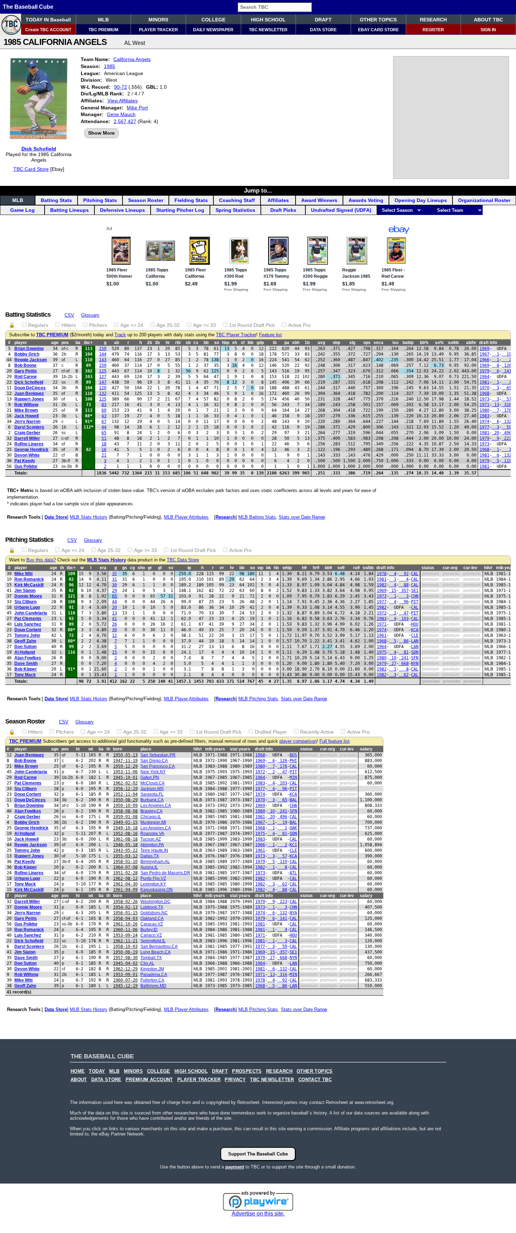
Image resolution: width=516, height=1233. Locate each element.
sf (243, 342)
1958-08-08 (125, 811)
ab (116, 342)
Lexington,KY (153, 884)
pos (65, 342)
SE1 (414, 590)
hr (168, 342)
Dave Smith (26, 663)
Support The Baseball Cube (258, 1154)
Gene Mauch (121, 114)
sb (188, 342)
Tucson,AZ (150, 839)
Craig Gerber (27, 432)
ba (77, 342)
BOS (293, 755)
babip (408, 342)
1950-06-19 (125, 952)
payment (234, 1167)
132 (102, 393)
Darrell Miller (27, 438)
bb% (424, 342)
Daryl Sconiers (29, 427)
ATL (293, 872)
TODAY (97, 1071)
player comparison (298, 741)
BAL (293, 799)
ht (78, 749)
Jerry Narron (27, 421)
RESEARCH (433, 19)
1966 (484, 359)
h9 (304, 567)
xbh (295, 342)
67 (103, 421)
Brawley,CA (151, 811)
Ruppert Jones (29, 399)
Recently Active (317, 732)
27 (392, 663)
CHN (414, 596)
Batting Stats (56, 200)
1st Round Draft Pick (252, 325)
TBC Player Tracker (236, 334)
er (222, 567)
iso (395, 342)
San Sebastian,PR (158, 755)
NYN (414, 663)
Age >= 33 (204, 325)
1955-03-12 (125, 856)
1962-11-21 (125, 940)
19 (506, 354)
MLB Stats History (88, 517)
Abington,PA (152, 844)
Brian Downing (29, 348)
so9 (341, 567)
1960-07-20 (125, 980)
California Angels (132, 59)
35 (114, 573)
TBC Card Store (31, 169)
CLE (414, 635)
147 (102, 382)
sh (234, 342)
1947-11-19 (125, 760)
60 (103, 410)
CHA (293, 805)
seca (378, 342)
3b (157, 342)
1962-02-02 (125, 783)
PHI (293, 760)
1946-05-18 (125, 844)
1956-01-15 (125, 912)
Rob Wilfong (26, 404)
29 (114, 590)
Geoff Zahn (25, 641)
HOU (414, 624)
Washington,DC (155, 901)
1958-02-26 (125, 901)
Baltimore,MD (153, 985)
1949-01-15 (125, 822)
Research (226, 517)
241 (404, 657)
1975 (381, 652)
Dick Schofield (38, 148)
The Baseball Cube (28, 7)
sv (170, 567)
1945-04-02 (125, 963)
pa (286, 342)
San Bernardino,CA (159, 946)
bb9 (328, 567)
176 (506, 410)
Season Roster (145, 200)
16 (103, 449)
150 (102, 348)
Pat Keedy (24, 460)
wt (90, 749)
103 (404, 618)
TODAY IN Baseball (48, 19)
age (55, 342)
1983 (484, 415)
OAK (293, 828)
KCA (414, 629)
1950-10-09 (125, 805)
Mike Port (137, 107)
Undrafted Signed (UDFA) (341, 210)
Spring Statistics (235, 210)
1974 (484, 421)
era (103, 567)
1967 (484, 354)
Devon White (27, 455)
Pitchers (98, 325)
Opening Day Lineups (421, 200)
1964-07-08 (125, 867)
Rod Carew (25, 376)
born (117, 749)
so (216, 342)
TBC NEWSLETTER (268, 29)
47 (404, 613)
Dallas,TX (149, 856)
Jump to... (258, 190)
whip (287, 567)
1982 (381, 584)
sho (141, 567)
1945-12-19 (125, 985)
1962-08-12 (125, 878)
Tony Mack (25, 674)
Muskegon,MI (153, 822)
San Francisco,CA (157, 766)
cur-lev (470, 567)
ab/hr (471, 342)
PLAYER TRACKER (158, 29)
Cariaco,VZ (151, 935)
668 (404, 663)
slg (352, 342)
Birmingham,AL (155, 861)
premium (430, 573)
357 (404, 590)
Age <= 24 (131, 325)
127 (102, 376)
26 (114, 624)
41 (114, 618)
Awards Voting (366, 200)
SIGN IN (488, 29)
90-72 (120, 87)
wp (260, 567)
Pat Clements (27, 618)
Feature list (270, 334)
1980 (484, 410)
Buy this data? (41, 560)
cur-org (450, 567)
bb (206, 342)
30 (114, 584)
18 (103, 444)
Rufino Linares (29, 444)
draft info (385, 567)
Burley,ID (149, 929)
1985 (109, 66)
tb (275, 342)
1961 (381, 635)
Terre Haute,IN (154, 850)
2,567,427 (125, 121)
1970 (484, 387)
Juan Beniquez (29, 393)
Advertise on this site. (258, 1214)
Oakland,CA (152, 918)
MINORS (158, 19)
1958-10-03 (125, 946)
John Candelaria (30, 613)
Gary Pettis (25, 371)
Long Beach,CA (155, 952)
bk (268, 567)
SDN (414, 652)
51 (103, 438)
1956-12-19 (125, 788)
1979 (484, 371)
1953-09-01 (125, 974)
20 (495, 432)
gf (160, 567)
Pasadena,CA (153, 974)
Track (120, 334)
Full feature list (334, 741)
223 (506, 438)
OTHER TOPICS (378, 19)
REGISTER (433, 29)
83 (103, 404)
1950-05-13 (125, 755)
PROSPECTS (247, 1071)
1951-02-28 (125, 872)
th (62, 567)
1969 (484, 348)
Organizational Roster (484, 200)
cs (195, 342)
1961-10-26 (125, 924)
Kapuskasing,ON (156, 889)
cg (132, 567)
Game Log (22, 210)
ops (367, 342)
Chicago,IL (150, 816)
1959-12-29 (125, 766)
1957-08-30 (125, 957)
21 (103, 455)
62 (404, 674)
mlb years (215, 749)
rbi (177, 342)
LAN (414, 641)
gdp (260, 342)
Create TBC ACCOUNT (48, 29)
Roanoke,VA (152, 833)
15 (392, 590)
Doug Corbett (27, 629)
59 (506, 427)
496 (506, 432)
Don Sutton (25, 646)
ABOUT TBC (488, 19)
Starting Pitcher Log (180, 210)
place (145, 749)
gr (150, 567)
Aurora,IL (149, 867)
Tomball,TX (151, 957)
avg (321, 342)
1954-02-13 (125, 907)
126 (506, 365)
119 (506, 460)
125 (102, 371)
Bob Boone (25, 365)
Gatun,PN (149, 777)
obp (336, 342)
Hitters (68, 325)
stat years (240, 749)
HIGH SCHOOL (268, 19)
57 (506, 399)
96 (404, 601)
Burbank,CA (152, 799)
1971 (484, 404)
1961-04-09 (125, 889)
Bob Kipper (25, 669)
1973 (484, 399)
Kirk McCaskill (29, 584)
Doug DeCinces (30, 387)
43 (103, 415)
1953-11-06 (125, 771)
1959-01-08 (125, 816)
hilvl (488, 567)
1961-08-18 (125, 839)
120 (102, 387)
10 (392, 657)
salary (366, 749)
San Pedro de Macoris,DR (165, 872)
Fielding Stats (191, 200)
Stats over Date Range (302, 517)
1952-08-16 (125, 833)
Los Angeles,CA (155, 805)
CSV (69, 315)
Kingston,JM (152, 968)
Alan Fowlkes (27, 657)
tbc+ (88, 342)
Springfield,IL (153, 940)
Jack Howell (26, 415)
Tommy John (27, 635)
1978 (381, 573)
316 (506, 404)
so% (439, 342)
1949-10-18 (125, 828)
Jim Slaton (24, 590)
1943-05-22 (125, 850)
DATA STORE (323, 29)
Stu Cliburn (25, 601)
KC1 (293, 844)
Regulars (38, 325)
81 (404, 652)
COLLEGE (213, 19)
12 (114, 635)
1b (307, 342)
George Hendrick (31, 449)
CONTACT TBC (315, 1079)
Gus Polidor (26, 466)
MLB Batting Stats (257, 517)
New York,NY (153, 771)
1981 (484, 382)
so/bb (453, 342)
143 (102, 359)
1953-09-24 (125, 935)
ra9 (356, 567)
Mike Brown (26, 410)
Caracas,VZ (151, 924)
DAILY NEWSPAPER (213, 29)
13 (495, 404)
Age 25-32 (168, 325)
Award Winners (319, 200)
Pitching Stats (100, 200)
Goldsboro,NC (154, 912)
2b (149, 342)
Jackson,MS (152, 788)
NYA (293, 912)
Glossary (90, 315)
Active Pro (299, 325)
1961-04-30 (125, 884)
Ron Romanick (29, 579)
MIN (293, 777)
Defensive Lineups (122, 210)
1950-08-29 (125, 799)
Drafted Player (271, 732)
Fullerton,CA (152, 980)
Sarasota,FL (152, 794)
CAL (414, 573)
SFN (414, 657)
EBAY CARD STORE (378, 29)
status (428, 567)
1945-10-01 (125, 777)
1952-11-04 (125, 794)
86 (404, 641)
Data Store (56, 517)
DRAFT (323, 19)
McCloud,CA (152, 783)
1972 (381, 613)
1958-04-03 (125, 918)
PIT (414, 601)
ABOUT (79, 1079)
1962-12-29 (125, 968)
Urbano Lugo (27, 607)
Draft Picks (283, 210)
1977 (484, 427)
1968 (484, 393)
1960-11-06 (125, 929)
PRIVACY (235, 1079)
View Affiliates (122, 100)
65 (506, 387)
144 (102, 354)
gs (124, 567)
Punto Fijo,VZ (153, 878)
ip (189, 567)
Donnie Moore (28, 596)
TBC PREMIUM (103, 29)
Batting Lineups (69, 210)
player (20, 342)
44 (103, 427)
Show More (101, 133)
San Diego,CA (154, 760)
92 (404, 573)
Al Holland (24, 652)
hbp (225, 342)
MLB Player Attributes (186, 517)
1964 (484, 376)
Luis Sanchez (27, 624)
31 (114, 579)
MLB (103, 19)
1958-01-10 (125, 861)
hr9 (316, 567)
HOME (78, 1071)
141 (506, 371)
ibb (250, 342)
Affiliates (278, 200)
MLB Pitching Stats (258, 698)
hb (276, 567)
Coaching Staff (237, 200)
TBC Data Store (183, 560)
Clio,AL (147, 963)
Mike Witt (23, 573)
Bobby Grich (26, 354)
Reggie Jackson (30, 359)
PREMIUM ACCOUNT (149, 1079)
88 (404, 584)
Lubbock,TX (151, 907)
